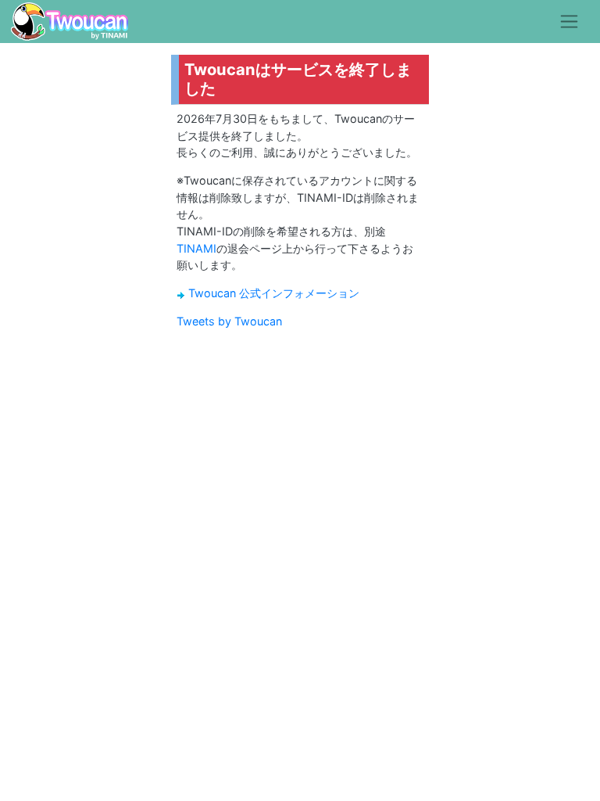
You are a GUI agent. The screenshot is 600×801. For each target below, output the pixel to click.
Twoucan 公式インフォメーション (273, 293)
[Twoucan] (69, 21)
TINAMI (196, 248)
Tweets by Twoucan (229, 321)
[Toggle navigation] (569, 21)
